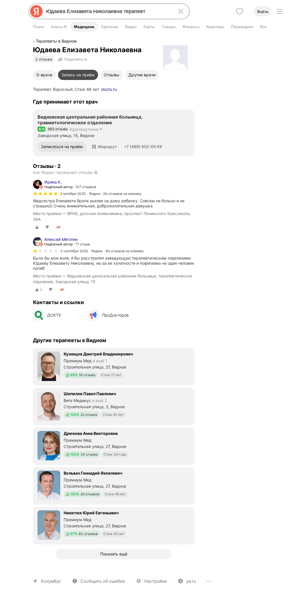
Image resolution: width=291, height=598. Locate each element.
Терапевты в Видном (56, 41)
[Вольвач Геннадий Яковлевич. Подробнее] (114, 485)
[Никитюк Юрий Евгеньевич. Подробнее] (114, 525)
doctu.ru (109, 89)
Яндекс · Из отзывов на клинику (115, 193)
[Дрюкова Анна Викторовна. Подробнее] (114, 445)
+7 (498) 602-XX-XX (143, 146)
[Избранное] (239, 11)
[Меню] (279, 11)
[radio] (37, 227)
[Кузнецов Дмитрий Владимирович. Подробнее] (114, 366)
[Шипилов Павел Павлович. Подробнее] (114, 406)
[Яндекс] (36, 11)
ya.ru (191, 581)
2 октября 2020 (73, 193)
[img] (45, 193)
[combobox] (108, 11)
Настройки (155, 581)
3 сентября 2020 (74, 251)
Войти (262, 11)
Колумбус (51, 581)
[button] (104, 147)
